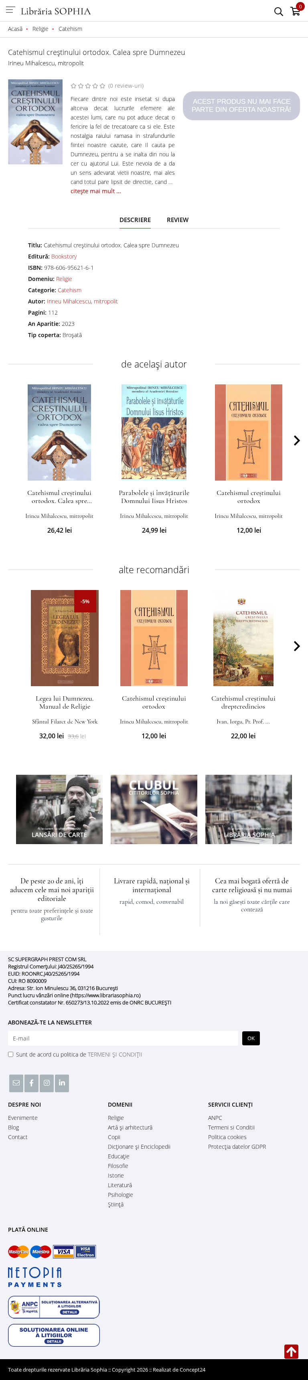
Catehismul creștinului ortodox (249, 496)
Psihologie (120, 1194)
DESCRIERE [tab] (135, 220)
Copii (114, 1137)
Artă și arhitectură (130, 1127)
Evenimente (23, 1117)
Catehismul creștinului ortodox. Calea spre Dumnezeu (59, 500)
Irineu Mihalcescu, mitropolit (46, 63)
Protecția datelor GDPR (237, 1146)
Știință (116, 1204)
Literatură (120, 1185)
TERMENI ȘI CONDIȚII (115, 1054)
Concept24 (192, 1369)
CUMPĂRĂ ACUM (59, 471)
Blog (13, 1127)
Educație (119, 1156)
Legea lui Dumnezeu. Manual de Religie (65, 702)
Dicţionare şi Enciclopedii (139, 1146)
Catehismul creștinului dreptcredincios (243, 702)
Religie (64, 279)
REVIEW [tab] (177, 220)
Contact (18, 1137)
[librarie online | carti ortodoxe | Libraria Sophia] (56, 10)
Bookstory (64, 256)
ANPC (215, 1117)
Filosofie (118, 1166)
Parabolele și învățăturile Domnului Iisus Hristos (154, 496)
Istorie (116, 1175)
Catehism (69, 290)
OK (251, 1038)
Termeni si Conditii (231, 1127)
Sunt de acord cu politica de (79, 1054)
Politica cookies (227, 1137)
